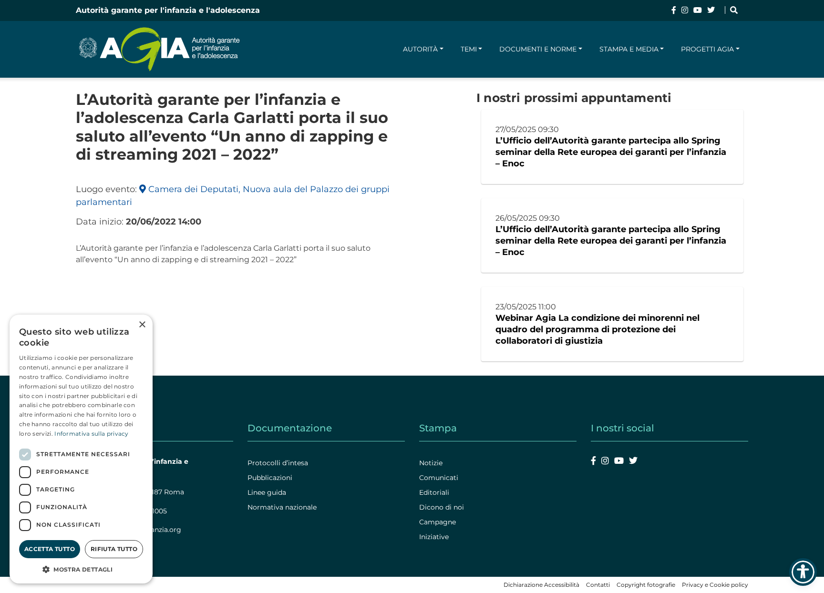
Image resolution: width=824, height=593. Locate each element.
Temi (469, 49)
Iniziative (434, 536)
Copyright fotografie (646, 584)
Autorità (420, 49)
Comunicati (438, 477)
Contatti (598, 584)
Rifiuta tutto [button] (114, 548)
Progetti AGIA (707, 49)
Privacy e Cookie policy (715, 584)
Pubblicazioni (269, 477)
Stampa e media (629, 49)
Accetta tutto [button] (49, 548)
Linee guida (266, 492)
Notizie (431, 463)
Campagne (437, 522)
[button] (81, 569)
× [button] (141, 324)
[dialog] (81, 449)
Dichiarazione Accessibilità (541, 584)
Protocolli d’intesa (277, 463)
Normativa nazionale (282, 507)
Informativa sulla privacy (91, 433)
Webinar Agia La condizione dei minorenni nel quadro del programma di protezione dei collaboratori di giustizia (597, 329)
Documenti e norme (538, 49)
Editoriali (434, 492)
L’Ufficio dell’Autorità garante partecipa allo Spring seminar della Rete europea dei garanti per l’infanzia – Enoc (610, 152)
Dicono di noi (441, 507)
